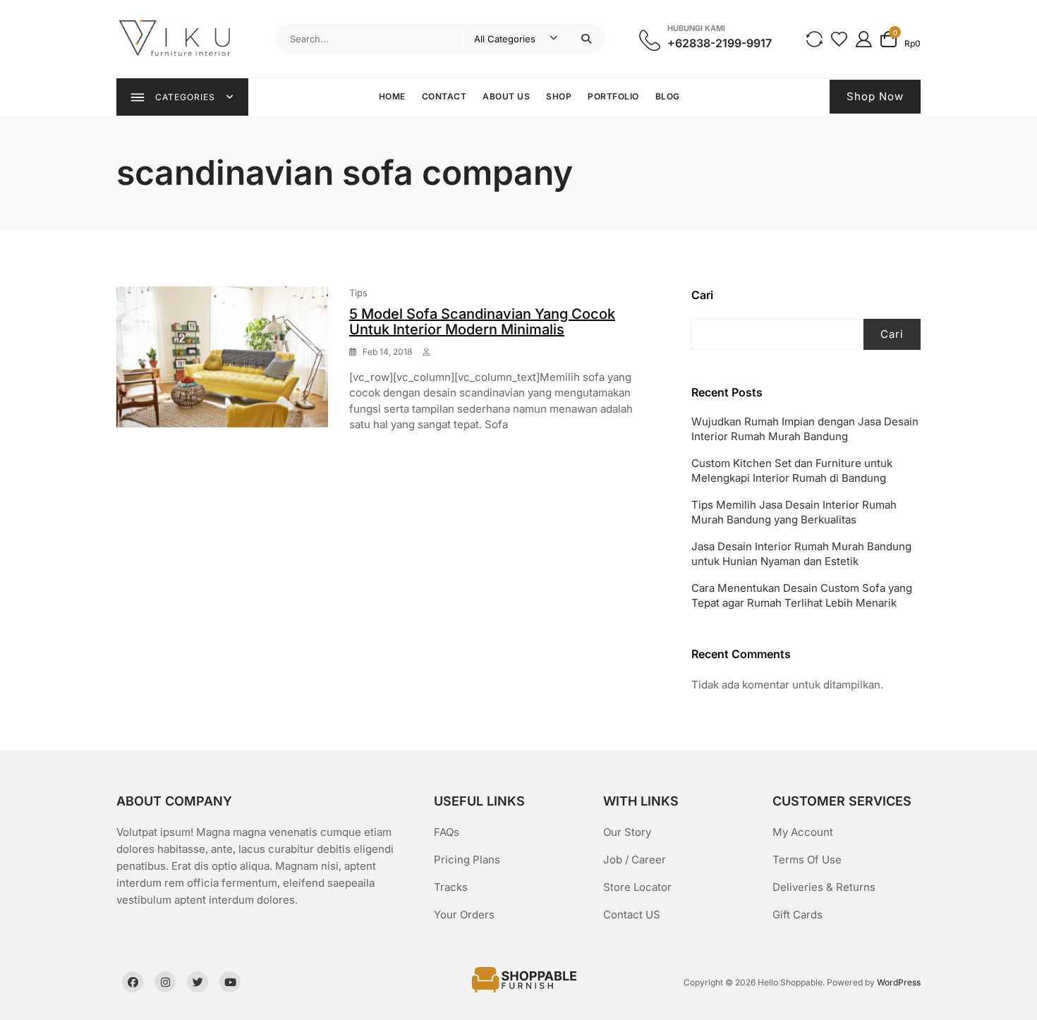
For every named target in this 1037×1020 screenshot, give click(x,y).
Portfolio (613, 96)
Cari (702, 295)
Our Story (627, 832)
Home (392, 96)
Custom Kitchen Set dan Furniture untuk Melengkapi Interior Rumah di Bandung (791, 470)
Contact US (631, 914)
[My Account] (864, 38)
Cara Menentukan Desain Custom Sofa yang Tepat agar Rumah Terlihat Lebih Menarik (801, 595)
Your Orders (464, 914)
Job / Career (634, 859)
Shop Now (875, 96)
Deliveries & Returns (823, 887)
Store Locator (637, 887)
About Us (506, 96)
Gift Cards (797, 914)
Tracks (451, 887)
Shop (558, 96)
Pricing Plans (467, 859)
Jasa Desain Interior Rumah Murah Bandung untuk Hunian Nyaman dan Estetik (801, 554)
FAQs (446, 832)
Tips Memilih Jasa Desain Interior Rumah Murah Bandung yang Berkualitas (794, 512)
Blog (667, 96)
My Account (802, 832)
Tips (358, 292)
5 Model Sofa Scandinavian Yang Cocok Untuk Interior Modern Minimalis (482, 321)
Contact (444, 96)
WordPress (899, 982)
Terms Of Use (807, 859)
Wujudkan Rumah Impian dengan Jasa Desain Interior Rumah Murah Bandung (804, 429)
